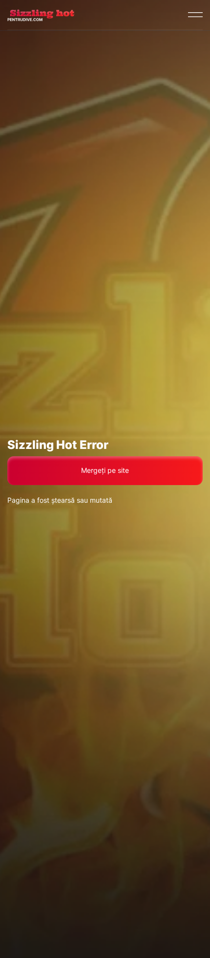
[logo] (40, 14)
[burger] (195, 14)
